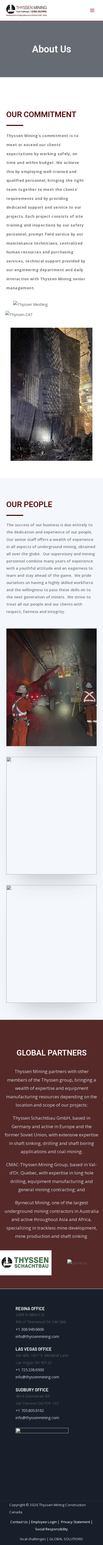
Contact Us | (20, 1521)
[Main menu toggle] (92, 10)
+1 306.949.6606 (30, 1329)
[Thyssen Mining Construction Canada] (26, 10)
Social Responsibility (51, 1529)
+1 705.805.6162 (30, 1410)
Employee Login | (46, 1521)
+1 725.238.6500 (30, 1369)
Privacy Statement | (77, 1521)
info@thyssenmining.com (37, 1336)
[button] (5, 1262)
